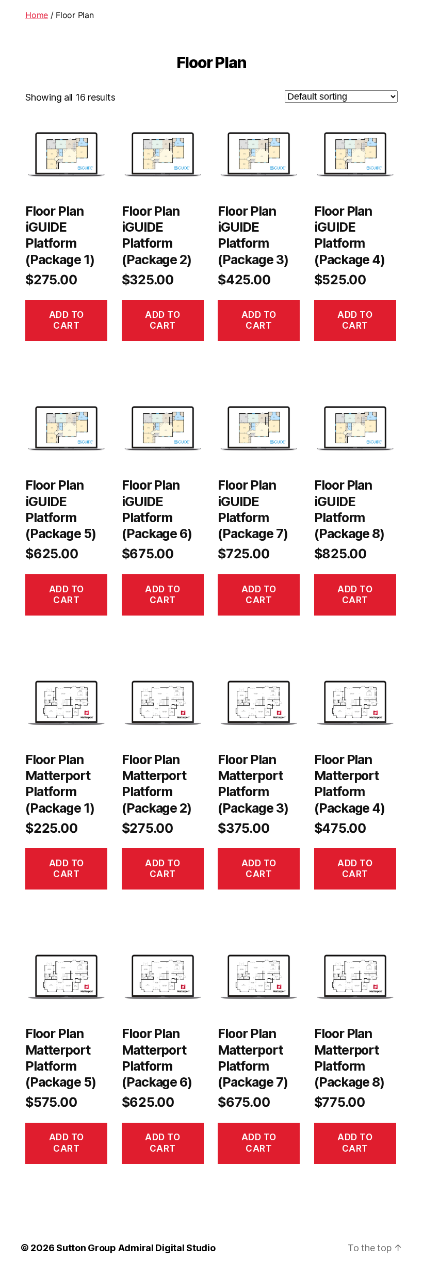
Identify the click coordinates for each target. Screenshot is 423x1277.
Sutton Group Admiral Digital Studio (136, 1247)
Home (36, 15)
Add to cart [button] (66, 320)
